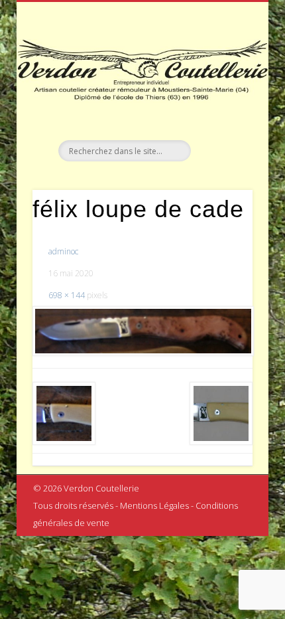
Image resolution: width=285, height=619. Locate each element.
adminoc (63, 251)
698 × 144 (66, 295)
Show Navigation (220, 119)
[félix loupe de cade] (142, 331)
